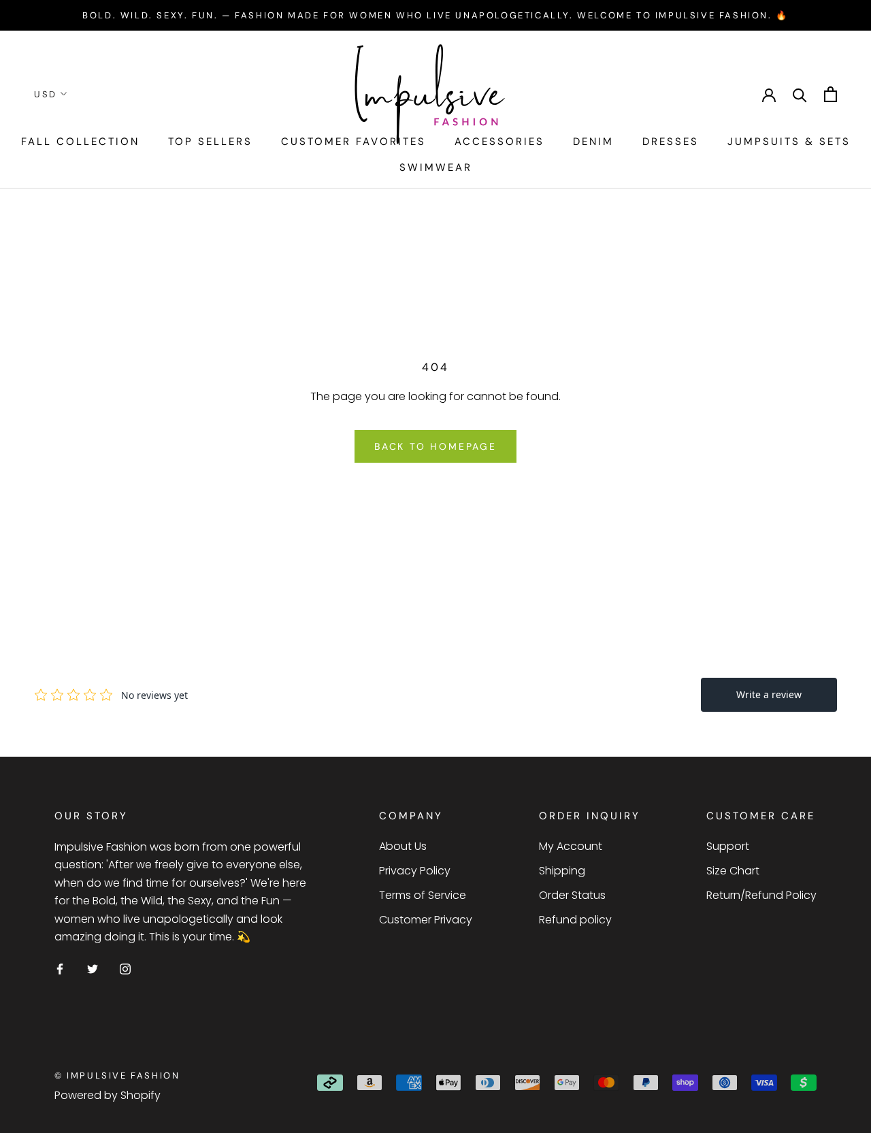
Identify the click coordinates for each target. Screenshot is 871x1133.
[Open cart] (830, 94)
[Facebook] (59, 968)
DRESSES (670, 141)
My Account (570, 846)
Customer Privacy (425, 919)
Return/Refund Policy (761, 895)
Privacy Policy (414, 871)
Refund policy (575, 919)
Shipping (562, 871)
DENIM (593, 141)
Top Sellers (210, 141)
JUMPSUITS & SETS (789, 141)
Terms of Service (422, 895)
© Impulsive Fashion (117, 1075)
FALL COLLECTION (80, 141)
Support (727, 846)
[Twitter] (92, 968)
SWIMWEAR (435, 167)
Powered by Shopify (107, 1095)
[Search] (800, 94)
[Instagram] (125, 968)
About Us (403, 846)
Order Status (572, 895)
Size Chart (732, 871)
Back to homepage (435, 446)
